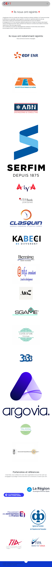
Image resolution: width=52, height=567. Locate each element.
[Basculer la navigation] (47, 3)
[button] (26, 561)
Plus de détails (25, 479)
